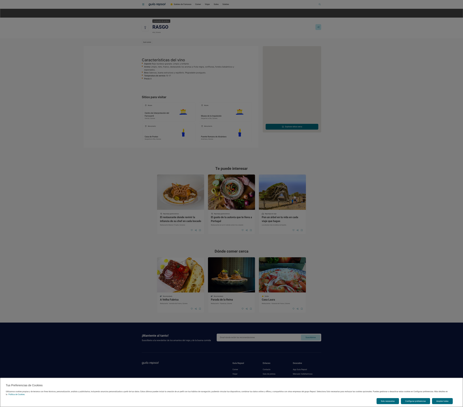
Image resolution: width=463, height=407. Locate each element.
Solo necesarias (388, 401)
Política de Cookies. (16, 394)
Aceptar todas (442, 401)
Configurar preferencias (415, 401)
